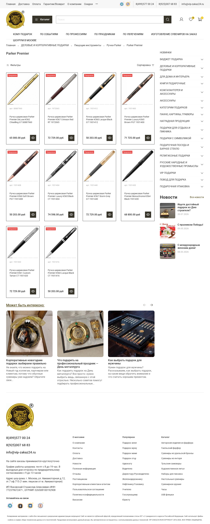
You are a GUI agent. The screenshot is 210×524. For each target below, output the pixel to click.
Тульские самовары (171, 463)
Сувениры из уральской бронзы (177, 453)
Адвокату (127, 463)
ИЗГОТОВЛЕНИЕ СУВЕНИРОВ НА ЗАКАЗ (174, 34)
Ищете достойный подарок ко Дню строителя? (188, 207)
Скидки (88, 4)
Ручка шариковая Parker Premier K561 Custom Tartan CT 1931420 (22, 273)
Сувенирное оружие (171, 484)
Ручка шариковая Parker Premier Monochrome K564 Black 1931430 (137, 196)
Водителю (127, 468)
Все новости (197, 197)
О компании (74, 4)
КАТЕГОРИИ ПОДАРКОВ (173, 107)
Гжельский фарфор (171, 448)
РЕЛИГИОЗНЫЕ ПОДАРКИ (175, 155)
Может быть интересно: (25, 305)
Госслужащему (130, 494)
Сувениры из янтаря (171, 458)
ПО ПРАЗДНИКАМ (104, 34)
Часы (164, 489)
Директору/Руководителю (135, 474)
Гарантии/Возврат (54, 4)
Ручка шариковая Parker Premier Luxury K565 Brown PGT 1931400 (136, 119)
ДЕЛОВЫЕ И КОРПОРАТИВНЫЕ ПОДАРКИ (45, 45)
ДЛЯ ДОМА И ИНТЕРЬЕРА (174, 76)
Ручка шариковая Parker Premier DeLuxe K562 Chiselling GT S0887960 (22, 119)
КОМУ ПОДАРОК (22, 34)
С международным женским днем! (189, 246)
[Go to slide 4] (29, 103)
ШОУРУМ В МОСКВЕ (24, 40)
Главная (11, 4)
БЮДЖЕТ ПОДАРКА (171, 59)
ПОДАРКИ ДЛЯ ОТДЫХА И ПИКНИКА (175, 129)
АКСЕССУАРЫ (168, 100)
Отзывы (77, 474)
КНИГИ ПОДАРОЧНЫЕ (172, 83)
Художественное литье (172, 468)
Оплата (36, 4)
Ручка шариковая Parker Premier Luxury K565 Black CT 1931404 (60, 196)
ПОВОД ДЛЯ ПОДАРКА (173, 179)
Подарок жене (129, 443)
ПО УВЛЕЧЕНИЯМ (133, 34)
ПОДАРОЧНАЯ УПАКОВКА (175, 186)
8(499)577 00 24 (145, 4)
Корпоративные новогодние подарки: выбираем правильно (26, 362)
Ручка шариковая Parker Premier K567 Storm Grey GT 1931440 (98, 196)
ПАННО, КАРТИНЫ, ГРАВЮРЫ (177, 114)
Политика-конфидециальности (88, 494)
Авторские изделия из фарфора (177, 443)
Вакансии (77, 499)
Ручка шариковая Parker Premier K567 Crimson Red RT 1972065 (60, 119)
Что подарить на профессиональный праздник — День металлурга (77, 363)
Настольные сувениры (172, 479)
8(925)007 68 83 (168, 4)
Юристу (126, 499)
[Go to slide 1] (10, 103)
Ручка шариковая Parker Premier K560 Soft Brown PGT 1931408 (22, 196)
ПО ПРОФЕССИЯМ (76, 34)
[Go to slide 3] (22, 103)
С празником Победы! (190, 224)
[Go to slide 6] (74, 103)
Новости (77, 463)
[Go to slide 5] (35, 103)
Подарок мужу (129, 448)
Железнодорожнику (132, 479)
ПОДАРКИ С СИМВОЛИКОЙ (175, 138)
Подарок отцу (129, 458)
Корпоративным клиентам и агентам (91, 484)
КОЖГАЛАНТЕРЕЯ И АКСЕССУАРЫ (171, 92)
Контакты (78, 448)
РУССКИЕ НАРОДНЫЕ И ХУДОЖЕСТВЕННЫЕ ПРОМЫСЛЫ (179, 164)
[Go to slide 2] (16, 103)
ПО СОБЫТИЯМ (49, 34)
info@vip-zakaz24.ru (193, 4)
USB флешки (167, 494)
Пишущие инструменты (87, 45)
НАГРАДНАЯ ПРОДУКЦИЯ (175, 121)
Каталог (45, 19)
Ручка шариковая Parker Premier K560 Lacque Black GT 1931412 (99, 119)
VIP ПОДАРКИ (168, 172)
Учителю (126, 489)
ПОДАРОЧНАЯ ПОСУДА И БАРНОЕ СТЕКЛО (174, 147)
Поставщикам (80, 479)
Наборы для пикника (172, 474)
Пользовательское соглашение (88, 489)
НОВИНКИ (165, 52)
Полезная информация (84, 468)
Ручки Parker (114, 45)
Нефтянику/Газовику (133, 484)
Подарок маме (129, 453)
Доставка (24, 4)
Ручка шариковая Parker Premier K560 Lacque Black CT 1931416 (61, 273)
